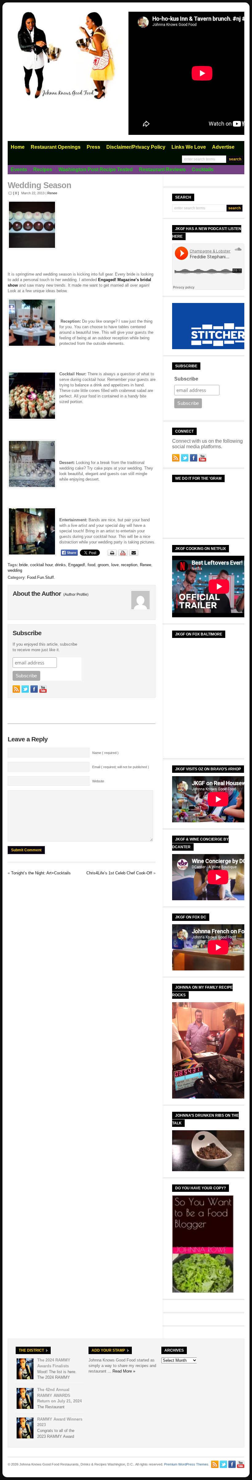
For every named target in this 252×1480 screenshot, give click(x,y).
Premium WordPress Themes (186, 1464)
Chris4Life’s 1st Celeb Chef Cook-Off (119, 873)
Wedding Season (39, 185)
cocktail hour (41, 565)
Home (18, 147)
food (91, 565)
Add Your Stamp (108, 1350)
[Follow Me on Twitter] (25, 689)
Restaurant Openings (56, 147)
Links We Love (188, 147)
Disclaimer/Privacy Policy (135, 147)
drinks (60, 565)
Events (19, 169)
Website (98, 781)
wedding (15, 570)
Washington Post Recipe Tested (95, 169)
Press (93, 147)
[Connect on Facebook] (34, 689)
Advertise (223, 147)
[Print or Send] (124, 554)
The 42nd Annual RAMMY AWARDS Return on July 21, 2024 (59, 1395)
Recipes (42, 169)
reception (129, 565)
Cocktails (203, 169)
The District (31, 1350)
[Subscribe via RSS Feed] (16, 689)
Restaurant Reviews (162, 169)
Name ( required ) (105, 753)
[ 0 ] (16, 193)
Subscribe (186, 378)
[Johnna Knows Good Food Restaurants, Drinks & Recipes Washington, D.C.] (66, 98)
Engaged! (76, 565)
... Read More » (121, 1371)
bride (23, 565)
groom (103, 565)
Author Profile (76, 594)
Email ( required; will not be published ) (120, 767)
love (115, 565)
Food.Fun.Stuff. (41, 577)
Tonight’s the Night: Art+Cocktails (41, 873)
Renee (52, 193)
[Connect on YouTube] (43, 689)
